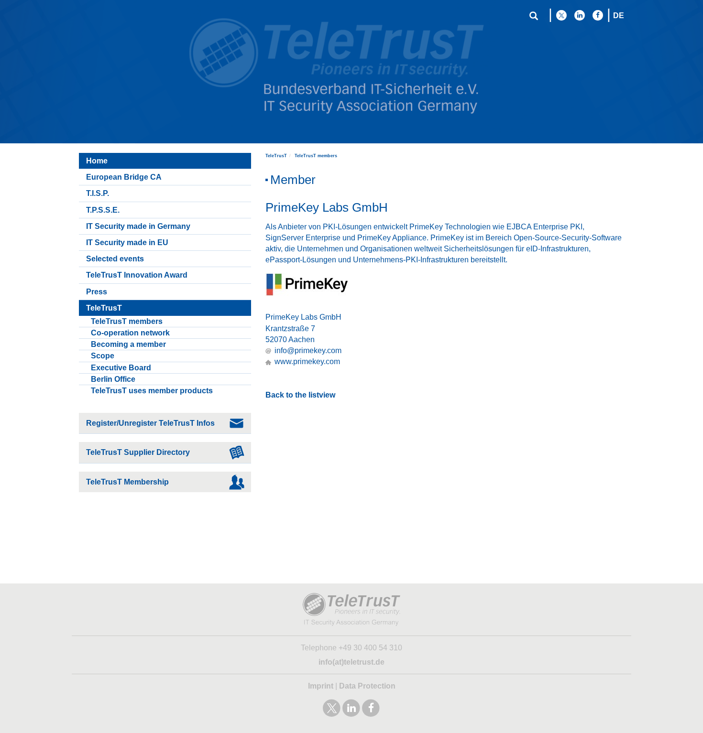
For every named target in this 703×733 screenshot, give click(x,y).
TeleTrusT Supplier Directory (138, 452)
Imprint (320, 686)
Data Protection (367, 686)
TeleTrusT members (316, 155)
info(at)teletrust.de (351, 662)
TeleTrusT (276, 155)
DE (618, 15)
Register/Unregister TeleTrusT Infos (150, 423)
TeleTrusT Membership (127, 482)
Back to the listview (300, 395)
